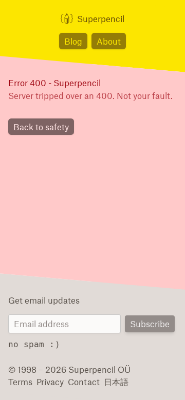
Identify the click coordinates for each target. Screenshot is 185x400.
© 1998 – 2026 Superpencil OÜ (69, 369)
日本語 (116, 381)
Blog (73, 41)
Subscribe (150, 323)
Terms (20, 381)
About (109, 41)
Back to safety (41, 127)
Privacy (50, 381)
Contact (84, 381)
